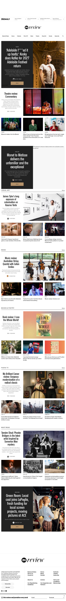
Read (17, 83)
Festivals (19, 36)
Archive (42, 579)
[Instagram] (4, 591)
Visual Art (44, 36)
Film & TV (26, 36)
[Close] (64, 596)
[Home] (7, 19)
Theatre (37, 36)
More (63, 85)
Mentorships (56, 583)
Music (32, 36)
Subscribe (57, 36)
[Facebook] (2, 591)
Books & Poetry (5, 36)
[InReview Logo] (33, 27)
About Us (30, 579)
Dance (13, 36)
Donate (50, 36)
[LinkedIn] (6, 591)
